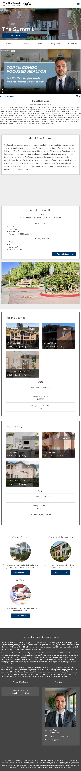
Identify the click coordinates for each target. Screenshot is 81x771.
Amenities (25, 44)
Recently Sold (73, 44)
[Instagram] (80, 96)
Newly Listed (55, 44)
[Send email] (77, 96)
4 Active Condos (13, 35)
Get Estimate (19, 572)
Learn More (19, 616)
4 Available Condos (63, 254)
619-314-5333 (7, 96)
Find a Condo (60, 572)
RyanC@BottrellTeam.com (58, 736)
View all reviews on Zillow (20, 693)
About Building (8, 44)
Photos (40, 44)
